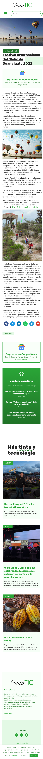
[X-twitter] (21, 735)
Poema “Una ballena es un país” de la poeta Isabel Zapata (21, 392)
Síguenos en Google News (22, 79)
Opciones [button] (23, 756)
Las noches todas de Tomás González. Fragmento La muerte (21, 413)
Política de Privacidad (21, 743)
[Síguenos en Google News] (22, 73)
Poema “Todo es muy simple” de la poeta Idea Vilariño (21, 403)
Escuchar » (21, 396)
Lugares (9, 333)
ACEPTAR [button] (34, 755)
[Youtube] (26, 735)
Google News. (22, 359)
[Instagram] (16, 735)
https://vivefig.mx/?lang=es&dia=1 (25, 207)
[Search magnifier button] (40, 13)
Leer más (14, 756)
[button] (5, 13)
